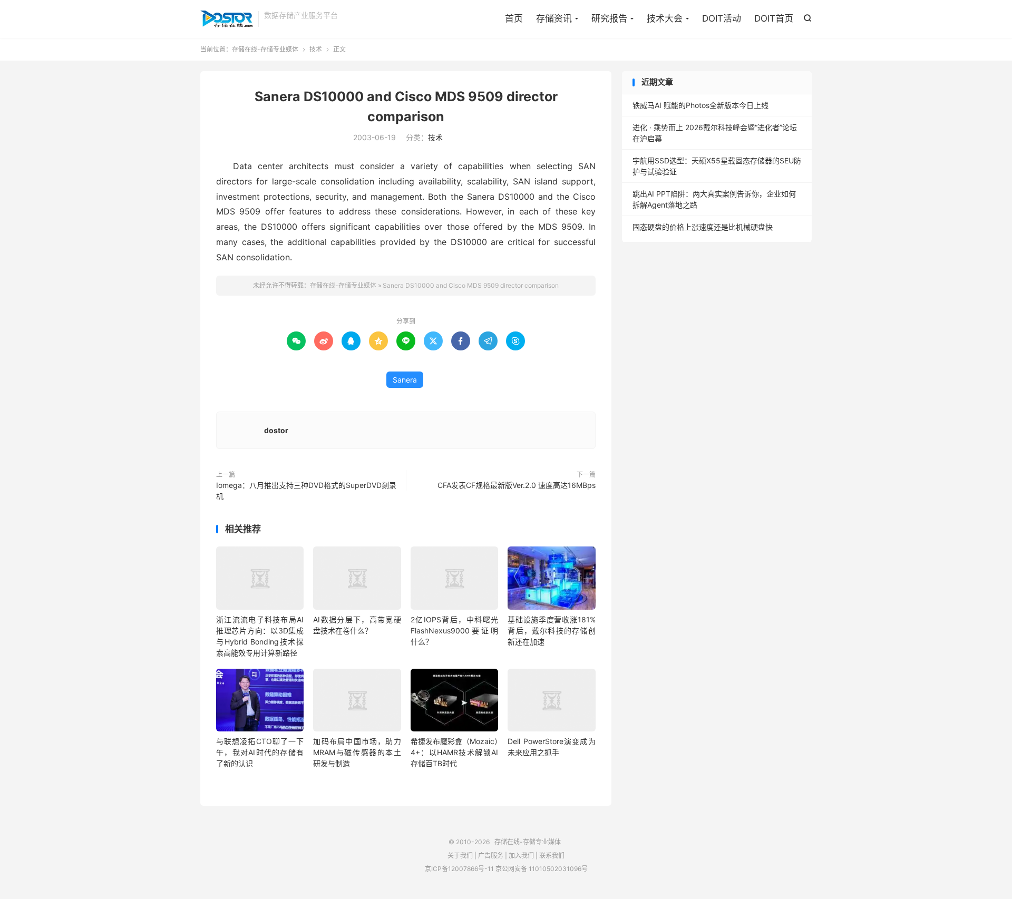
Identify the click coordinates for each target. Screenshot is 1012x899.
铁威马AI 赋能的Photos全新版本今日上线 (700, 105)
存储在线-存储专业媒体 (226, 19)
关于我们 (460, 855)
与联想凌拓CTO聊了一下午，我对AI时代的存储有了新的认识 (260, 752)
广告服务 (490, 855)
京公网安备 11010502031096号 (541, 869)
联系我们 (552, 855)
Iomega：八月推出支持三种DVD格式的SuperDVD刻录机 (306, 491)
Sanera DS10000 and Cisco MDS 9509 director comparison (471, 285)
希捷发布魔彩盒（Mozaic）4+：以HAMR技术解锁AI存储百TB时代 (454, 752)
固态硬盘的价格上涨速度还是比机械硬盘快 (702, 226)
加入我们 (521, 855)
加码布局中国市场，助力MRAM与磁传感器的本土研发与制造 (357, 752)
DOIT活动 (721, 18)
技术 (315, 49)
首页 (514, 18)
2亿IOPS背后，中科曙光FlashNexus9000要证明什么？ (454, 630)
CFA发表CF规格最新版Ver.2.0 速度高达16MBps (516, 485)
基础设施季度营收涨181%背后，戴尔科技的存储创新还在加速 (551, 630)
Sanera (405, 379)
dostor (276, 430)
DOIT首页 (773, 18)
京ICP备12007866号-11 (459, 869)
